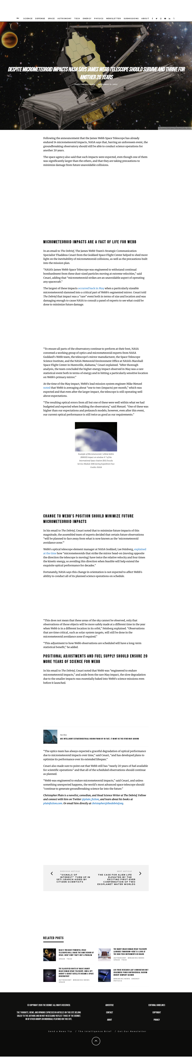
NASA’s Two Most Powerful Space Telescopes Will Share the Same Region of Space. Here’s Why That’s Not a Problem (76, 952)
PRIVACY (157, 1019)
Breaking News (136, 958)
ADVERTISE (109, 1005)
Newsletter (113, 18)
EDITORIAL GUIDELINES (156, 1005)
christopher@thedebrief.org (107, 803)
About (145, 18)
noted (46, 387)
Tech (77, 18)
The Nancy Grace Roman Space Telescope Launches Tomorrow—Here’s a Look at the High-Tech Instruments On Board (130, 951)
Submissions (131, 18)
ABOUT (109, 1019)
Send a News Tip (60, 1031)
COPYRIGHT (157, 1012)
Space (51, 18)
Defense (40, 18)
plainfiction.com (52, 803)
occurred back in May (91, 288)
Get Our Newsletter (132, 1031)
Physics (98, 18)
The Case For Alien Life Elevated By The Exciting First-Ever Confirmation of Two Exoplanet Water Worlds (116, 879)
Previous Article (70, 871)
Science (27, 18)
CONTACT (109, 1012)
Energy (87, 18)
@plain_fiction (90, 799)
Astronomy (64, 18)
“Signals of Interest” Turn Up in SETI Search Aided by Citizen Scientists (73, 878)
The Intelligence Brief (95, 1031)
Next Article (124, 871)
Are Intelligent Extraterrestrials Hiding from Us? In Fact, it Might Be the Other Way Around (99, 739)
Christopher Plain (84, 84)
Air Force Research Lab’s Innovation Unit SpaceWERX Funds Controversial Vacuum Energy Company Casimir (131, 972)
